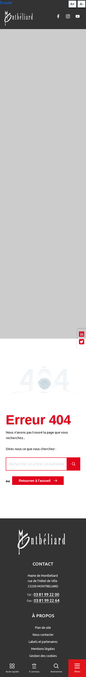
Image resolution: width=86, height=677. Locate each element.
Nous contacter (43, 634)
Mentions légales (43, 649)
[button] (6, 3)
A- (81, 4)
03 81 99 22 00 (46, 594)
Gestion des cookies (43, 656)
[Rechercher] (73, 464)
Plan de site (43, 627)
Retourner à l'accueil (34, 480)
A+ (72, 4)
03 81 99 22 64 (46, 600)
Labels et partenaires (43, 642)
